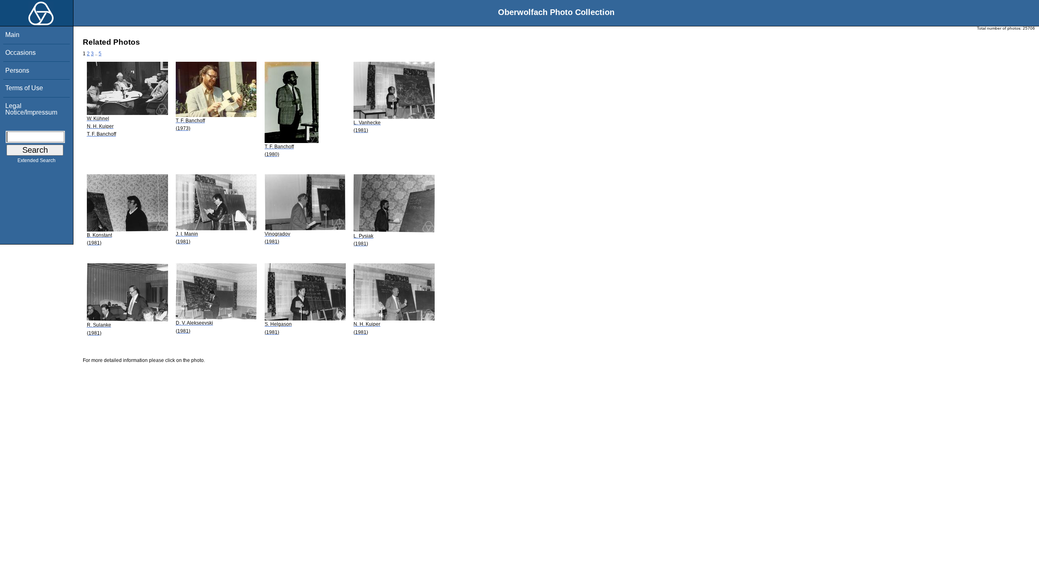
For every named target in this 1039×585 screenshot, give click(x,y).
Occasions (20, 52)
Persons (17, 70)
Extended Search (36, 160)
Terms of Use (24, 87)
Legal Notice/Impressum (31, 109)
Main (12, 34)
